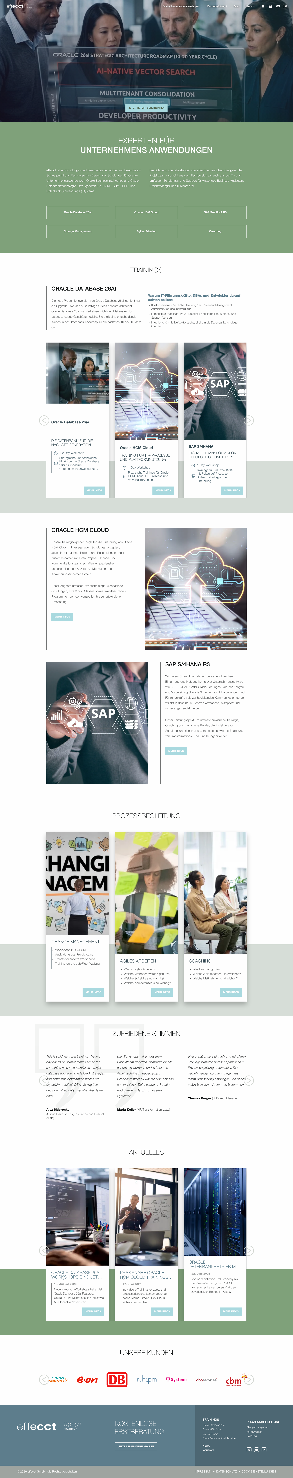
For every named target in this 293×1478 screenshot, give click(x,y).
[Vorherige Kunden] (44, 1379)
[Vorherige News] (44, 1250)
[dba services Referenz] (206, 1379)
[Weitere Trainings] (249, 420)
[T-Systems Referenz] (176, 1379)
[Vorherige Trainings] (44, 420)
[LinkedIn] (264, 1449)
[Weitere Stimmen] (249, 1080)
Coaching (252, 1436)
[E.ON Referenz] (87, 1379)
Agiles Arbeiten (254, 1432)
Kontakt (208, 1451)
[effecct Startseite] (20, 6)
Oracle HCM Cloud (212, 1430)
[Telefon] (270, 6)
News (236, 6)
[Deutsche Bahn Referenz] (117, 1379)
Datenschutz (226, 1471)
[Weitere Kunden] (249, 1379)
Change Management (258, 1427)
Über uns (250, 6)
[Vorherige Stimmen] (44, 1080)
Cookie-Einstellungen (259, 1471)
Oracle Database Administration (219, 1438)
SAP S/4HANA (210, 1434)
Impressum (203, 1471)
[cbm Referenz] (236, 1379)
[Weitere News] (249, 1250)
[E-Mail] (278, 6)
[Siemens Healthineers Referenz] (57, 1379)
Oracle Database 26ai (214, 1425)
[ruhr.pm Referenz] (147, 1379)
